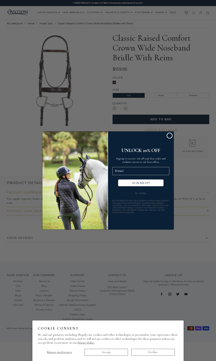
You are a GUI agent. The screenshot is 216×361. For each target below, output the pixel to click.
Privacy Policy (86, 342)
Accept (106, 352)
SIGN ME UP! (141, 183)
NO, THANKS (141, 193)
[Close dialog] (169, 135)
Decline (153, 352)
